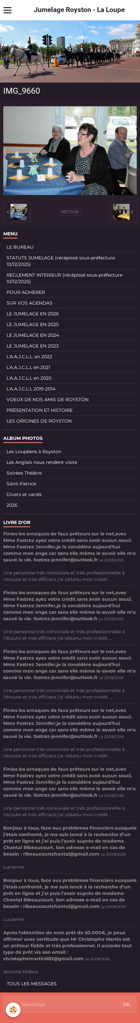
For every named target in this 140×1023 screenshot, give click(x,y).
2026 (12, 505)
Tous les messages (32, 984)
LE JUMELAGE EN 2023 (33, 346)
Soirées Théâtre (24, 473)
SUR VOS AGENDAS (29, 303)
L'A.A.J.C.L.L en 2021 (28, 367)
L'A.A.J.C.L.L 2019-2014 (31, 389)
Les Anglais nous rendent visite (42, 462)
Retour (69, 211)
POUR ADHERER (26, 292)
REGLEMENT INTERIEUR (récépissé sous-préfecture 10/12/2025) (64, 278)
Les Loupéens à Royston (34, 451)
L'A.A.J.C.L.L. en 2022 (29, 357)
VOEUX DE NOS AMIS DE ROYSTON (48, 399)
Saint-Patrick (21, 484)
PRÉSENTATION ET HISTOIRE (40, 410)
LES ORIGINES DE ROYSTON (39, 421)
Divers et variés (24, 494)
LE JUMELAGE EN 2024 (33, 335)
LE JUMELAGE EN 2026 (33, 314)
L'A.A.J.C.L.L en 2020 (29, 378)
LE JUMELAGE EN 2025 (33, 324)
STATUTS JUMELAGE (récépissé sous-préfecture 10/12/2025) (61, 261)
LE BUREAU (20, 247)
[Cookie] (13, 1010)
